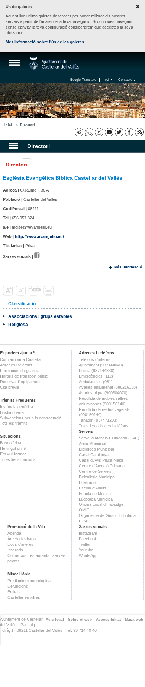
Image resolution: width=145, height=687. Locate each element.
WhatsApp (88, 555)
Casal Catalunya (94, 454)
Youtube (86, 550)
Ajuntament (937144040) (101, 365)
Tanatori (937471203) (98, 420)
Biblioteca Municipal (96, 449)
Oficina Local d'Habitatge (101, 504)
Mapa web (134, 619)
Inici (106, 80)
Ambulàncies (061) (96, 381)
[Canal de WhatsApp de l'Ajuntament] (89, 132)
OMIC (84, 510)
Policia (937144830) (97, 370)
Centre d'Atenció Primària (102, 466)
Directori (27, 125)
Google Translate (83, 80)
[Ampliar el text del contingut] (8, 294)
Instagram (88, 533)
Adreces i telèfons (16, 365)
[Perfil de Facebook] (37, 256)
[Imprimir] (49, 294)
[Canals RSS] (139, 132)
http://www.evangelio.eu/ (39, 236)
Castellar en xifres (23, 597)
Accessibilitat (108, 619)
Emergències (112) (96, 376)
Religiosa (18, 324)
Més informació (128, 267)
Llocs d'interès (20, 544)
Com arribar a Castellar (21, 359)
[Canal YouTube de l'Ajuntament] (109, 132)
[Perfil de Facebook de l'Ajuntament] (129, 132)
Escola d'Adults (92, 488)
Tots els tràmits (14, 423)
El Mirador (88, 482)
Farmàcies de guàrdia (19, 370)
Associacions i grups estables (40, 316)
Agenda (14, 533)
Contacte (125, 80)
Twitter (85, 544)
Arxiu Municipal (92, 443)
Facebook (88, 539)
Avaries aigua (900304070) (103, 393)
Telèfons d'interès (94, 359)
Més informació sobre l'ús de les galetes (45, 42)
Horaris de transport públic (24, 376)
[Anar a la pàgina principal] (54, 63)
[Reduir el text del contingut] (21, 294)
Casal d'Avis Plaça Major (101, 460)
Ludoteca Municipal (96, 499)
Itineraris (15, 550)
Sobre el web (80, 619)
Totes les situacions (18, 459)
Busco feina (10, 443)
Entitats (14, 592)
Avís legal (55, 619)
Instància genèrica (16, 407)
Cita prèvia (9, 387)
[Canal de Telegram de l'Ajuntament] (79, 132)
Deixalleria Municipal (97, 477)
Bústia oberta (12, 412)
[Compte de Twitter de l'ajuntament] (119, 132)
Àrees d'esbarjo (21, 539)
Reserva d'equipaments (21, 381)
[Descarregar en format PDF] (35, 294)
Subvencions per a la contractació (30, 418)
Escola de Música (95, 493)
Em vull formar (13, 454)
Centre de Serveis (95, 471)
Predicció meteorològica (29, 580)
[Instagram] (99, 132)
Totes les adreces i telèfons (103, 426)
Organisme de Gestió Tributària (107, 515)
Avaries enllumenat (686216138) (108, 387)
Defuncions (17, 586)
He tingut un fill (13, 448)
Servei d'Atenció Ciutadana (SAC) (109, 438)
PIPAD (84, 521)
